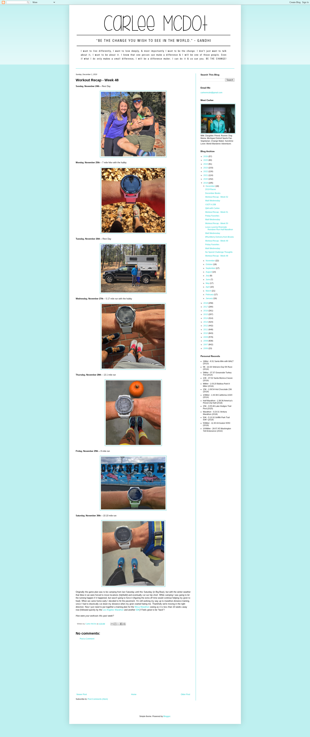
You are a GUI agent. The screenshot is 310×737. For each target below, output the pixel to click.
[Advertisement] (133, 666)
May (208, 283)
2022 (205, 171)
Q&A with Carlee (212, 208)
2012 (205, 326)
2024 (205, 164)
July (208, 276)
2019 (205, 183)
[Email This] (112, 624)
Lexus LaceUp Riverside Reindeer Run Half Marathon (219, 228)
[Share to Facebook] (121, 624)
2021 (205, 175)
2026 (205, 156)
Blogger (166, 716)
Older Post (185, 694)
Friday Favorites (212, 216)
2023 (205, 168)
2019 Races (210, 189)
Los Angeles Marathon (113, 610)
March (209, 291)
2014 (205, 318)
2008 (205, 341)
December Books (212, 193)
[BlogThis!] (115, 624)
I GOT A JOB (210, 204)
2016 (205, 311)
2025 (205, 160)
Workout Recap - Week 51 (216, 212)
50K (138, 610)
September (211, 268)
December (210, 186)
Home (133, 694)
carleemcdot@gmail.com (211, 92)
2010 (205, 333)
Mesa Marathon (142, 607)
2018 (205, 303)
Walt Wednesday (212, 201)
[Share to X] (118, 624)
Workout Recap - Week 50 (216, 223)
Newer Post (82, 694)
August (209, 272)
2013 (205, 322)
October (209, 264)
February (210, 294)
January (209, 298)
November (210, 261)
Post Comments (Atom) (98, 699)
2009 (205, 337)
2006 (205, 348)
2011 (205, 329)
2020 (205, 179)
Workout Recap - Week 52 (216, 197)
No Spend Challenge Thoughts (218, 252)
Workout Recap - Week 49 (216, 241)
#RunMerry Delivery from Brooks (219, 237)
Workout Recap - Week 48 (216, 256)
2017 (205, 307)
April (208, 287)
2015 (205, 314)
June (208, 279)
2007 (205, 344)
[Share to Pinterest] (124, 624)
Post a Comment (87, 639)
